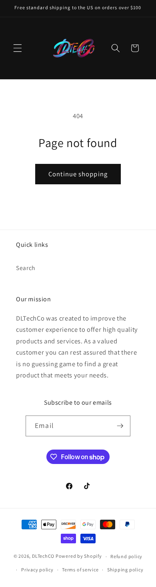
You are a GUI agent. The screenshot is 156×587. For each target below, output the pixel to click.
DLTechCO (43, 556)
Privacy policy (37, 570)
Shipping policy (125, 570)
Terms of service (80, 570)
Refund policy (126, 556)
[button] (17, 48)
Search (25, 268)
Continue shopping (78, 173)
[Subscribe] (120, 426)
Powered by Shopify (79, 556)
